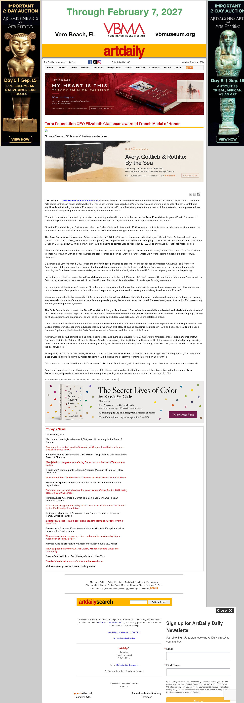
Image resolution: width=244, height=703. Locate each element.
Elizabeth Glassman (86, 380)
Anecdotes (95, 589)
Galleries (85, 67)
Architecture (140, 582)
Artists (74, 67)
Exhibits (103, 582)
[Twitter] (95, 63)
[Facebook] (90, 63)
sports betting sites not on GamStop (124, 632)
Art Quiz (104, 589)
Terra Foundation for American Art (60, 380)
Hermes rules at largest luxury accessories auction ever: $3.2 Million (82, 543)
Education (113, 589)
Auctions (150, 585)
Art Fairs (158, 585)
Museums (98, 67)
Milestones (119, 582)
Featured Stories (137, 585)
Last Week (62, 67)
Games (128, 67)
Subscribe (140, 67)
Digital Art (129, 582)
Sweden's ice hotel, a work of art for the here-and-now (74, 561)
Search (167, 67)
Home (50, 67)
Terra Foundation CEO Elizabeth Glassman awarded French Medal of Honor (86, 477)
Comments (154, 67)
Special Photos (107, 585)
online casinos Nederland (110, 622)
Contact (178, 67)
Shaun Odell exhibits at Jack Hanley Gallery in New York (75, 556)
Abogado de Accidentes (124, 638)
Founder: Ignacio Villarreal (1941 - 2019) (124, 655)
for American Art (79, 200)
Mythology (123, 589)
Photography (152, 582)
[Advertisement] (165, 451)
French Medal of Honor (107, 380)
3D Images (134, 589)
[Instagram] (99, 63)
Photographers (114, 67)
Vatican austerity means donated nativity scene (70, 566)
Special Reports (122, 585)
